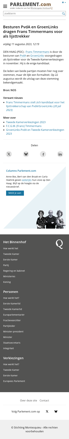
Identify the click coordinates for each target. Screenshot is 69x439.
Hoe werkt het (10, 248)
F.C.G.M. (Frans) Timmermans (24, 126)
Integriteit (8, 348)
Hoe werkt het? (11, 297)
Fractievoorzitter (12, 320)
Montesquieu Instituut (40, 8)
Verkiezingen (13, 358)
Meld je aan (15, 192)
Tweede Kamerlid (12, 309)
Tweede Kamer (11, 253)
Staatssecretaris (11, 342)
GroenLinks (37, 55)
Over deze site (28, 400)
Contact (44, 400)
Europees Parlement (14, 381)
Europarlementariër (14, 314)
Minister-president (13, 331)
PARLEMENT (30, 4)
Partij (6, 265)
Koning (7, 281)
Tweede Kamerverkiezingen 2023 (26, 122)
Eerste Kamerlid (11, 303)
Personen (10, 291)
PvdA (23, 55)
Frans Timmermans (37, 52)
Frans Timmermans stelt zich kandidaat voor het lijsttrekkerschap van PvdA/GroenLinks (35, 106)
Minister (7, 337)
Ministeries (9, 276)
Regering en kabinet (14, 270)
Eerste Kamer (10, 259)
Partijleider (9, 325)
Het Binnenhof (14, 242)
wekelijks (27, 179)
